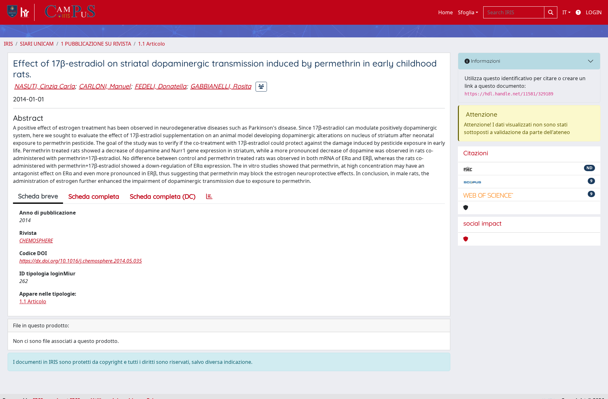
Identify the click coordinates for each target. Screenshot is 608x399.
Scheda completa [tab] (93, 196)
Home (445, 12)
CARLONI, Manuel (104, 86)
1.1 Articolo (151, 43)
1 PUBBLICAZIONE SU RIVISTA (96, 43)
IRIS (8, 43)
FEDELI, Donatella (160, 86)
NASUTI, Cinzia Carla (44, 86)
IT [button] (564, 12)
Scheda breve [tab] (38, 196)
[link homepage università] (70, 12)
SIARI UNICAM (37, 43)
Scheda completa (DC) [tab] (162, 196)
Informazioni (485, 61)
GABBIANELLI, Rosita (220, 86)
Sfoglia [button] (466, 12)
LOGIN (594, 12)
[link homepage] (19, 12)
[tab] (209, 196)
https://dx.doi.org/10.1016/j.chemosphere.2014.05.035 (80, 260)
